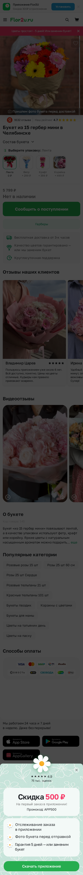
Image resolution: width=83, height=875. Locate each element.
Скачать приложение (41, 866)
